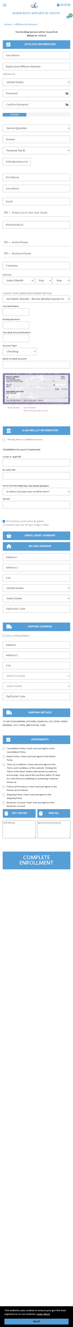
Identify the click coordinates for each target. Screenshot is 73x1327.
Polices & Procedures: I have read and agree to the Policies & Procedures (32, 788)
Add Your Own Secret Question (33, 486)
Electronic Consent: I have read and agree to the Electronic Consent (30, 804)
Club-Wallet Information (40, 430)
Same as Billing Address (18, 635)
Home (8, 24)
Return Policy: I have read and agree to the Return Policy (31, 758)
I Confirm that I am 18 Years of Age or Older (27, 524)
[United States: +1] (7, 212)
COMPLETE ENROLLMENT (36, 860)
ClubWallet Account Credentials (21, 449)
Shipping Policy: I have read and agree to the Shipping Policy (29, 796)
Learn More (43, 1314)
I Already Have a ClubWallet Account (25, 439)
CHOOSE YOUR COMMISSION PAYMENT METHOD (27, 293)
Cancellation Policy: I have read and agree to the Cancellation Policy (31, 750)
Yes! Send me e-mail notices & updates (25, 521)
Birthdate (7, 275)
